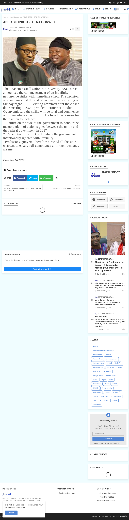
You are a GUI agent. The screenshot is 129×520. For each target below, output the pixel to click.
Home (17, 9)
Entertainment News (114, 367)
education (97, 405)
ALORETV (117, 206)
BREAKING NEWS (33, 9)
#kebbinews (97, 355)
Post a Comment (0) (42, 269)
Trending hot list (107, 497)
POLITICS (50, 9)
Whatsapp (47, 178)
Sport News (104, 400)
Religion (104, 396)
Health (95, 380)
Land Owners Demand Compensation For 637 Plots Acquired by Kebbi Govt (107, 302)
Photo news (97, 392)
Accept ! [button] (11, 512)
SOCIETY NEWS (83, 9)
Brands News (98, 359)
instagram (101, 206)
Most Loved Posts (107, 500)
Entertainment (98, 367)
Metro (111, 380)
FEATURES (96, 371)
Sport (95, 400)
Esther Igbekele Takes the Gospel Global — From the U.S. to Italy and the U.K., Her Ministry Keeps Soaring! (110, 322)
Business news (98, 363)
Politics (107, 392)
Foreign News (98, 375)
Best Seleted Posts (67, 493)
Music (107, 384)
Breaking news (16, 17)
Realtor (95, 396)
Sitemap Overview (108, 493)
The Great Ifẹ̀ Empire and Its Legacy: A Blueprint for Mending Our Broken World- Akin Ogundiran (109, 266)
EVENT (117, 363)
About (101, 516)
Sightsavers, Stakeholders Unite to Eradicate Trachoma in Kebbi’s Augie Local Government (109, 285)
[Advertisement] (21, 233)
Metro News (97, 384)
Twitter (34, 178)
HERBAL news (111, 375)
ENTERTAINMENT (66, 9)
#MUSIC (96, 346)
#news (108, 355)
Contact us (110, 516)
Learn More (20, 507)
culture (114, 400)
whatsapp (119, 200)
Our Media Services (21, 2)
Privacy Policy (37, 2)
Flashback (107, 371)
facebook (101, 200)
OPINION (108, 9)
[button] (124, 8)
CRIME (97, 9)
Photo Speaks (107, 388)
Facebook (21, 178)
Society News (116, 396)
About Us (6, 2)
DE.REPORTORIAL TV (111, 172)
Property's (117, 392)
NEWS (114, 384)
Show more (76, 203)
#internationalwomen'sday (103, 350)
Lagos (103, 380)
